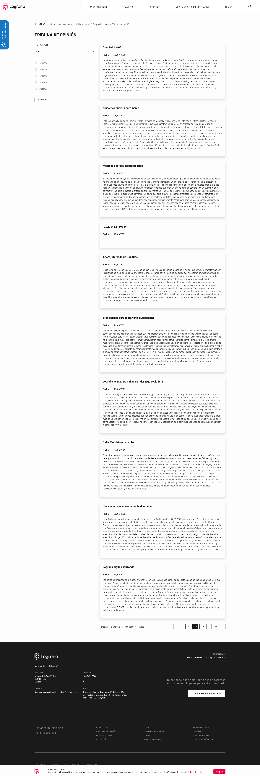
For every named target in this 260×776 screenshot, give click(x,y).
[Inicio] (17, 6)
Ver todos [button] (42, 99)
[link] (250, 6)
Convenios (196, 731)
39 (216, 627)
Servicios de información (105, 731)
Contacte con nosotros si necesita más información (56, 692)
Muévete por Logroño (153, 739)
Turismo (147, 735)
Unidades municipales (49, 728)
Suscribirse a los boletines (206, 693)
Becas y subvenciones (201, 735)
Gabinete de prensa (103, 735)
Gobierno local (101, 727)
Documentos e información (203, 739)
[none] (5, 7)
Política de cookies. (196, 772)
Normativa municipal (200, 727)
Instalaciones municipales (154, 731)
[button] (181, 626)
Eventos (147, 727)
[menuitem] (98, 6)
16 (203, 627)
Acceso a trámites (102, 739)
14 (189, 627)
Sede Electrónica (45, 732)
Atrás (40, 24)
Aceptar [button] (219, 771)
